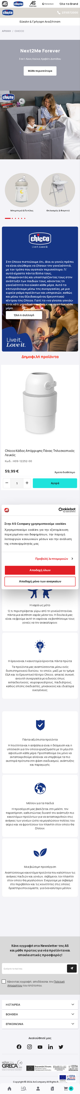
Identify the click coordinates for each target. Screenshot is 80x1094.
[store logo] (8, 12)
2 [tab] (12, 218)
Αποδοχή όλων (40, 570)
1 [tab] (8, 218)
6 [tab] (24, 218)
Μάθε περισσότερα (40, 71)
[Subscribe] (72, 968)
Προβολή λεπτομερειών (51, 558)
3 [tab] (15, 218)
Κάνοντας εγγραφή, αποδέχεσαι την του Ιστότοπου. (36, 983)
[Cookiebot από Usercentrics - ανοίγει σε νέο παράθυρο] (59, 510)
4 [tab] (18, 218)
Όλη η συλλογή (24, 315)
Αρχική (6, 31)
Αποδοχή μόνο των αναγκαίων (40, 581)
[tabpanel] (22, 193)
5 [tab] (21, 218)
